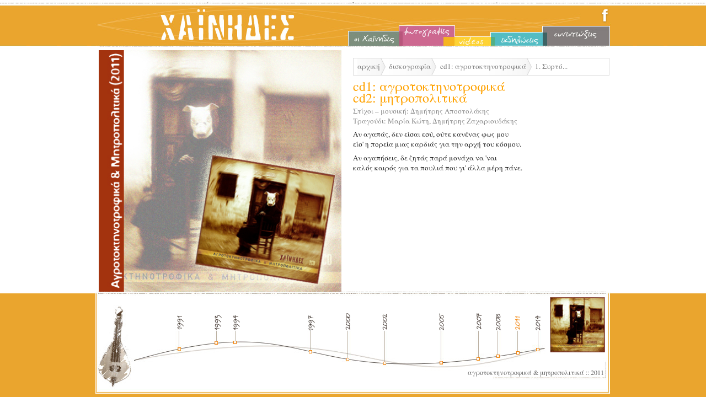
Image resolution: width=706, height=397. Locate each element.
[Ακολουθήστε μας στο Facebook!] (604, 21)
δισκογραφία (410, 66)
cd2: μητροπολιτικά (410, 97)
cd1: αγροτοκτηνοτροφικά (483, 66)
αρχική (368, 66)
